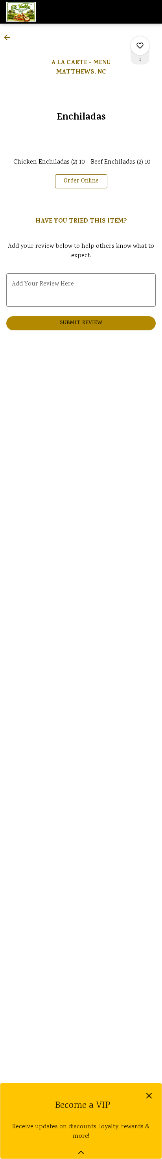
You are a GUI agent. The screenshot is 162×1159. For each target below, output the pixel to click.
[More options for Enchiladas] (140, 45)
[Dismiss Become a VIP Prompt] (149, 1095)
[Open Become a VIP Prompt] (81, 1152)
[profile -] (131, 11)
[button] (9, 37)
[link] (81, 181)
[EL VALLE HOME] (41, 12)
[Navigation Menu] (151, 11)
